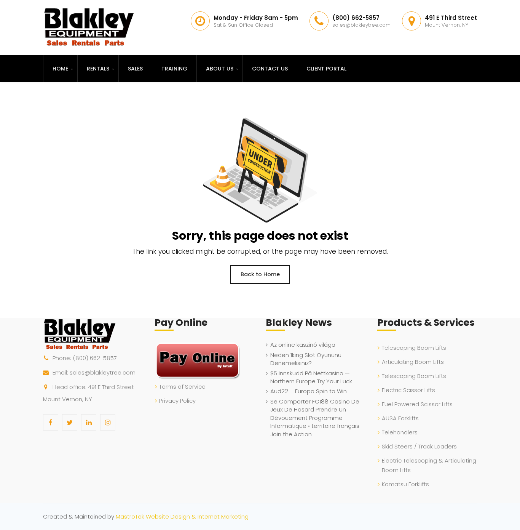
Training (174, 68)
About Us (219, 68)
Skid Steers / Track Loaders (419, 446)
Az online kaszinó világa (302, 345)
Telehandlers (400, 432)
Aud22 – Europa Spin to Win (308, 391)
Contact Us (270, 68)
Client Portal (326, 68)
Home (60, 68)
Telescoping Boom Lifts (414, 348)
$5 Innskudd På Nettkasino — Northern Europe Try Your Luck (311, 377)
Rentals (98, 68)
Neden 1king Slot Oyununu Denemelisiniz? (305, 359)
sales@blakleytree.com (103, 372)
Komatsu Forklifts (405, 484)
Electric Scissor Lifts (408, 390)
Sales (135, 68)
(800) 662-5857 (95, 358)
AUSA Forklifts (400, 418)
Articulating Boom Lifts (413, 362)
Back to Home (260, 274)
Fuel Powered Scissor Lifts (417, 404)
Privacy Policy (177, 401)
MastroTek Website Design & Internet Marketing (182, 516)
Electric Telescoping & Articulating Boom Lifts (429, 465)
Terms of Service (182, 387)
